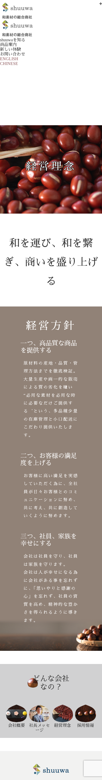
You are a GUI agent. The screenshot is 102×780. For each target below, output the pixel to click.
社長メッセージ (39, 727)
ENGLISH (9, 59)
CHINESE (9, 63)
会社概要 (16, 725)
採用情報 (85, 725)
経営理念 (62, 725)
